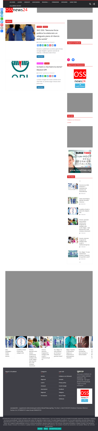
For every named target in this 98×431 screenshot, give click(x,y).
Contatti (69, 122)
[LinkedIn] (1, 12)
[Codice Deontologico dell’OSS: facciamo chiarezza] (73, 186)
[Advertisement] (65, 9)
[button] (48, 2)
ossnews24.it (14, 408)
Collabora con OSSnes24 (65, 376)
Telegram (61, 392)
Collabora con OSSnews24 (73, 120)
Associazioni (36, 2)
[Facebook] (1, 9)
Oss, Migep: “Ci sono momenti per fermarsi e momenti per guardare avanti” (84, 241)
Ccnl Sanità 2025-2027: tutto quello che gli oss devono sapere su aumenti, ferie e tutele (87, 354)
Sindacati (27, 2)
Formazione (55, 2)
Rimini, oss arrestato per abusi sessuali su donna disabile (74, 352)
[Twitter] (1, 21)
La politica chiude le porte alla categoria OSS (84, 197)
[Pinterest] (1, 24)
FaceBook (61, 389)
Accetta (40, 428)
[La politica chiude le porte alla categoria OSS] (73, 197)
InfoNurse (64, 2)
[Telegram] (1, 15)
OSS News (12, 2)
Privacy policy (62, 382)
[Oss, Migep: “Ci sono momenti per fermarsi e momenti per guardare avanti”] (73, 240)
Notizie (43, 376)
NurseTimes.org (46, 408)
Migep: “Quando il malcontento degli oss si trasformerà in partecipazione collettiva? (84, 254)
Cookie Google (62, 386)
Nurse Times (73, 2)
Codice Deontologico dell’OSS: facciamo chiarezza (84, 186)
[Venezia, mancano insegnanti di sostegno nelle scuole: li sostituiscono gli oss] (73, 226)
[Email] (1, 27)
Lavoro (20, 2)
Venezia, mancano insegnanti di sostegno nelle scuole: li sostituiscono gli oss (84, 228)
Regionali (45, 2)
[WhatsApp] (1, 18)
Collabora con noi (15, 6)
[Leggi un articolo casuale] (94, 4)
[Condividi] (1, 31)
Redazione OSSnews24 (49, 42)
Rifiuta (45, 428)
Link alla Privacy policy (55, 428)
